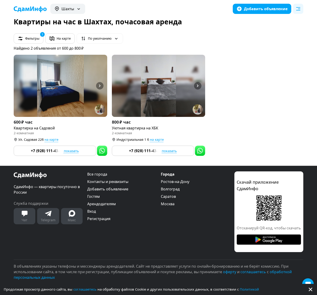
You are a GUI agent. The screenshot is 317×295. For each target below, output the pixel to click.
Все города (97, 174)
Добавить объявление (107, 189)
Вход (91, 211)
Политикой (249, 289)
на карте (51, 139)
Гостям (93, 196)
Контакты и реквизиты (107, 181)
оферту (229, 271)
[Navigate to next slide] (101, 86)
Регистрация (98, 218)
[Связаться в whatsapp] (102, 151)
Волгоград (170, 189)
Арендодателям (101, 203)
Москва (168, 203)
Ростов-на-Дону (175, 181)
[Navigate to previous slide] (19, 86)
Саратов (168, 196)
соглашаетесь (85, 289)
